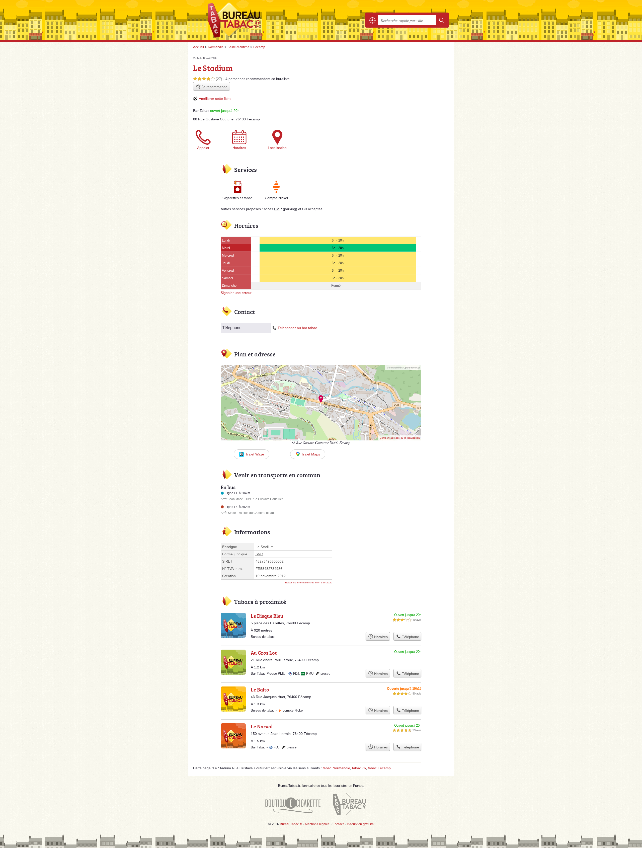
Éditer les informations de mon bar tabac (308, 582)
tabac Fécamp (379, 768)
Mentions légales (317, 824)
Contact (338, 824)
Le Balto (260, 689)
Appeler (203, 148)
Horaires (239, 148)
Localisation (277, 148)
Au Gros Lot (264, 652)
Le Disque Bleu (267, 615)
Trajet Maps (310, 454)
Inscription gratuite (360, 824)
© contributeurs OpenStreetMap (403, 367)
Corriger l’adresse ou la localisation (400, 437)
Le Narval (262, 726)
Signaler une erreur (236, 293)
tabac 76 (359, 768)
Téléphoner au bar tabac (297, 328)
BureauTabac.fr (248, 20)
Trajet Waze (254, 454)
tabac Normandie (336, 768)
